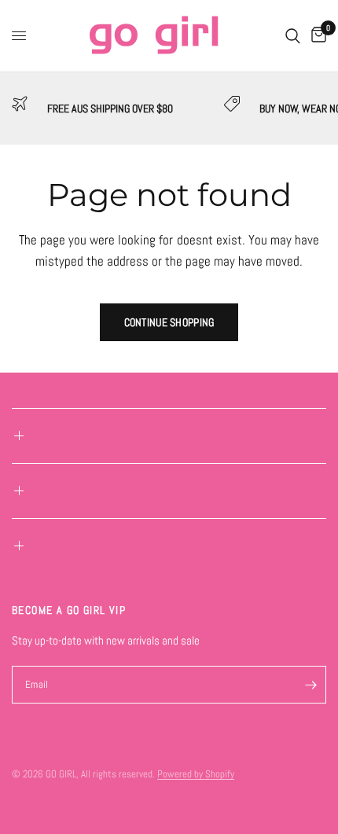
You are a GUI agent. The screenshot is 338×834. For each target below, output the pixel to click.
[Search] (293, 36)
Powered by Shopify (195, 774)
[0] (316, 36)
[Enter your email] (310, 685)
